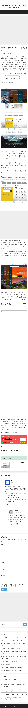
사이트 (11, 450)
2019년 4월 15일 (14, 482)
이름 (2, 562)
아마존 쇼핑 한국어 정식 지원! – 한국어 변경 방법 (13, 637)
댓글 (2, 544)
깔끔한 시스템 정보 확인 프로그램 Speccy (16, 694)
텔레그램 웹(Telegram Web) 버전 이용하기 (11, 670)
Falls (2, 697)
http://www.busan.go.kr (13, 75)
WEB (4, 446)
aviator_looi (4, 679)
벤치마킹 (8, 450)
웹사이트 (3, 575)
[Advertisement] (14, 30)
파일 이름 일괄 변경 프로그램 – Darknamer (12, 667)
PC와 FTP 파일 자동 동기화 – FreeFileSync (12, 640)
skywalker (13, 480)
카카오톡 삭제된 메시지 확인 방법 (9, 661)
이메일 (3, 569)
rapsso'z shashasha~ (14, 5)
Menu (14, 11)
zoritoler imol (4, 684)
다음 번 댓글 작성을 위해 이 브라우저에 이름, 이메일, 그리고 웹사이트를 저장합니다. (13, 585)
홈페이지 (17, 450)
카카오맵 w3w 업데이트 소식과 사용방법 (11, 648)
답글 (7, 504)
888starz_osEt (4, 689)
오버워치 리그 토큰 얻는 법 (8, 664)
